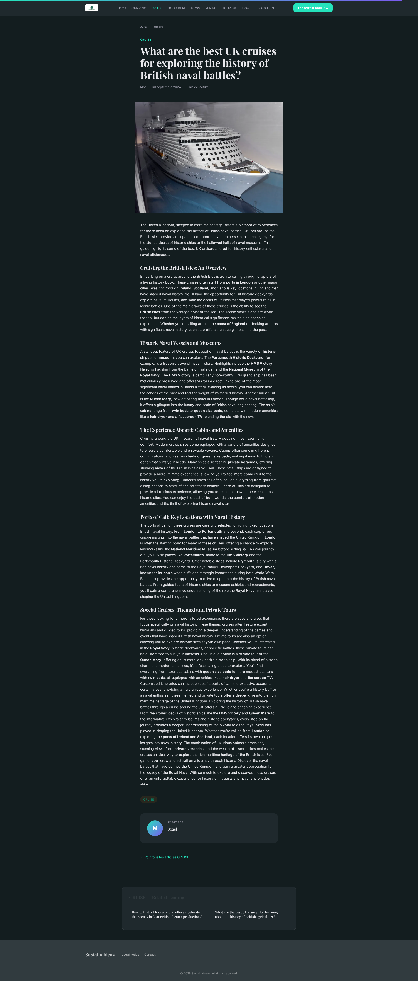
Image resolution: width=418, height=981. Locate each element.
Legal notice (130, 954)
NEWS (195, 8)
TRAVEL (247, 8)
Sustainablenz (100, 954)
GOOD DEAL (177, 8)
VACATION (266, 8)
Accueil (145, 27)
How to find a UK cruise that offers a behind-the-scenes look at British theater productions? (167, 914)
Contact (150, 954)
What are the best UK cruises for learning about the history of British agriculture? (246, 914)
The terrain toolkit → (313, 8)
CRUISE (157, 8)
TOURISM (229, 8)
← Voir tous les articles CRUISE (164, 857)
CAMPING (138, 8)
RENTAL (211, 8)
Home (122, 8)
